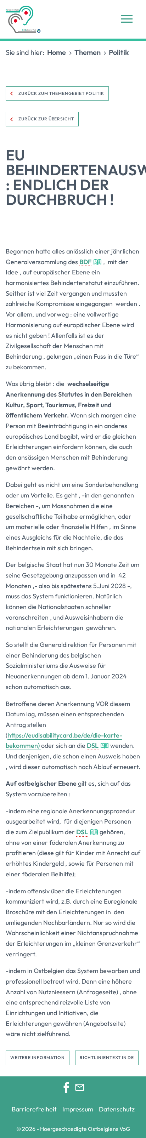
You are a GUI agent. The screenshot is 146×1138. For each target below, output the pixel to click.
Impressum (77, 1109)
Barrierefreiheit (34, 1109)
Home (56, 52)
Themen (87, 52)
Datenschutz (117, 1109)
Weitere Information (37, 1057)
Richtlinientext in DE (107, 1057)
